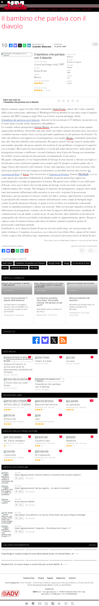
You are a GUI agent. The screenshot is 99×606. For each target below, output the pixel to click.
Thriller (54, 10)
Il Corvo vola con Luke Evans (16, 384)
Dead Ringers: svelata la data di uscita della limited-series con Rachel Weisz (36, 553)
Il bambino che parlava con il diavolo (20, 119)
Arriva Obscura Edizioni (24, 501)
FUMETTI (73, 291)
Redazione (60, 578)
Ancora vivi (10, 418)
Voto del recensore (41, 81)
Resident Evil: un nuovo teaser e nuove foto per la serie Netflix (30, 564)
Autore (37, 68)
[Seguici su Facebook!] (36, 340)
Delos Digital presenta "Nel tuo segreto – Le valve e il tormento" (42, 488)
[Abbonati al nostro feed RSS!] (63, 340)
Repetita (71, 440)
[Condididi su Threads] (20, 45)
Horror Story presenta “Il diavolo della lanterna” (15, 299)
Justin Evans (59, 108)
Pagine (69, 75)
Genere (36, 74)
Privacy (41, 578)
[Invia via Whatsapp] (24, 45)
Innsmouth (75, 10)
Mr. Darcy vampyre (14, 440)
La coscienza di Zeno (81, 263)
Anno (69, 70)
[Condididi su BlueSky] (15, 45)
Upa (37, 418)
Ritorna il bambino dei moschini (79, 299)
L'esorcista (10, 454)
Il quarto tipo (42, 440)
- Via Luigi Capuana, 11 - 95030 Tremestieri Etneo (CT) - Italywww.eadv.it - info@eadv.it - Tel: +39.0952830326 (59, 593)
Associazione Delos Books (43, 585)
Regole (50, 578)
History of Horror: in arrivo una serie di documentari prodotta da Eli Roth (18, 368)
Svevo (26, 174)
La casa (70, 360)
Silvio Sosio (86, 10)
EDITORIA (8, 291)
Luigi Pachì (64, 10)
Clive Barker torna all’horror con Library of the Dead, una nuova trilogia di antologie (50, 515)
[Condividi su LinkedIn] (29, 45)
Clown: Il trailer (43, 360)
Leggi (20, 478)
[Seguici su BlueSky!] (45, 340)
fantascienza (43, 10)
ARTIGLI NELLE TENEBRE (17, 404)
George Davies (41, 127)
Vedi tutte (92, 545)
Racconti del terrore (46, 404)
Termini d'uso (29, 578)
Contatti (72, 578)
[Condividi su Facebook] (11, 45)
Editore (70, 59)
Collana (70, 65)
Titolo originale (40, 61)
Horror (33, 10)
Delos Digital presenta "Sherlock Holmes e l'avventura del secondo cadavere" (48, 475)
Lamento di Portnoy (59, 174)
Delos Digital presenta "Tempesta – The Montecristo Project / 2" (43, 528)
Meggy (69, 137)
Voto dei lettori (40, 88)
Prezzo (69, 81)
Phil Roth (83, 174)
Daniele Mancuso (41, 46)
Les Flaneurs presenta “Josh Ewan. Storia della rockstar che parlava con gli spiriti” (49, 301)
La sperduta (73, 404)
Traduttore (71, 54)
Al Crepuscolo (42, 454)
